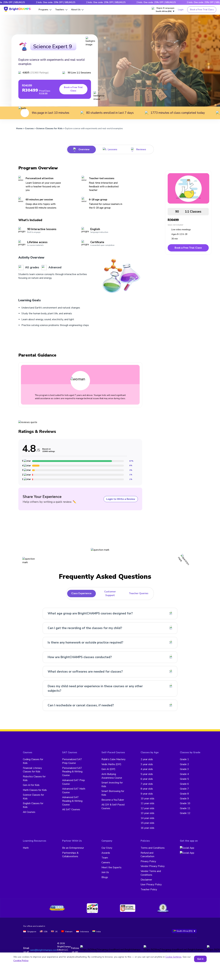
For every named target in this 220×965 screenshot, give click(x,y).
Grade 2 (184, 764)
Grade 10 (185, 803)
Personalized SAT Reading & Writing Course (72, 771)
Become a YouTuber (112, 799)
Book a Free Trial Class (202, 9)
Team (104, 857)
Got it (200, 959)
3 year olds (147, 764)
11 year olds (147, 803)
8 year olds (147, 788)
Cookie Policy (20, 960)
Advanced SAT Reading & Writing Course (72, 801)
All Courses (29, 812)
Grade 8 (184, 793)
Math (26, 847)
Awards (105, 852)
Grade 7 (184, 788)
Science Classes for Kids (49, 128)
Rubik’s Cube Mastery (113, 759)
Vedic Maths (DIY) (111, 764)
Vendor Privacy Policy (153, 866)
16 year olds (147, 828)
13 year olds (147, 813)
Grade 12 (185, 813)
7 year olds (147, 784)
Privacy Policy (148, 861)
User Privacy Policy (151, 884)
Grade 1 (184, 759)
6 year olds (147, 779)
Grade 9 (184, 798)
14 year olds (147, 818)
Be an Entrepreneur (73, 847)
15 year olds (147, 823)
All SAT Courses (71, 809)
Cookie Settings (173, 956)
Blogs (104, 877)
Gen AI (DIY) (108, 769)
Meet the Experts (111, 867)
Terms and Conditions (153, 847)
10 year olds (147, 798)
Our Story (106, 847)
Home (19, 128)
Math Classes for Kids (35, 790)
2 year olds (147, 759)
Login (180, 9)
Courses (29, 128)
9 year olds (147, 793)
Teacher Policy (149, 889)
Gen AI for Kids (31, 785)
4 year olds (147, 769)
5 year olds (147, 774)
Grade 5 (184, 779)
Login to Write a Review (120, 499)
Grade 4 (184, 774)
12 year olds (147, 808)
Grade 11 (185, 808)
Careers (105, 862)
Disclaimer (146, 879)
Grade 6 (184, 784)
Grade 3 (184, 769)
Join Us (105, 872)
